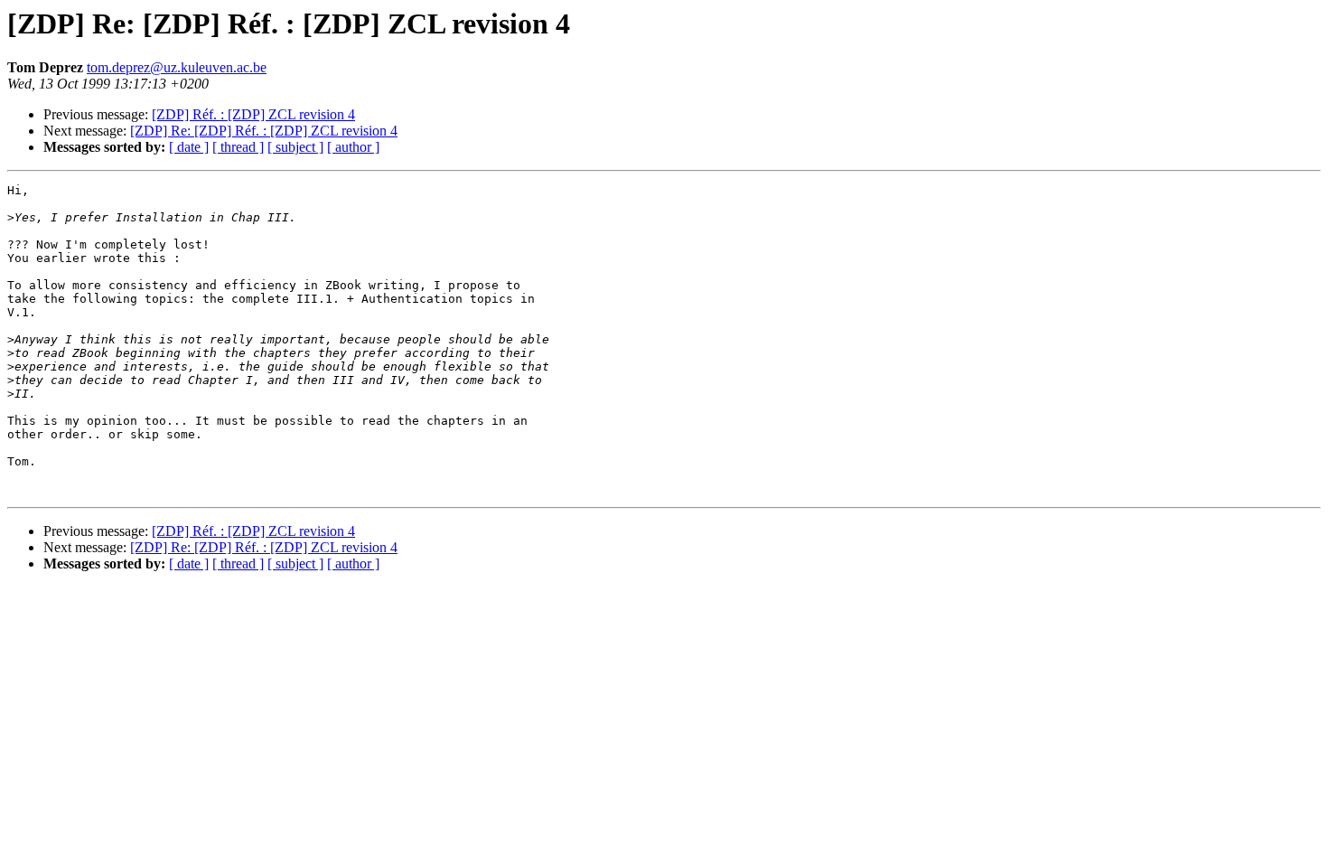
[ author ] (353, 147)
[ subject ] (295, 147)
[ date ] (189, 147)
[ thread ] (238, 147)
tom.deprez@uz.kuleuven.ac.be (177, 67)
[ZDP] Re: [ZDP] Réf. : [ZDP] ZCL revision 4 (263, 130)
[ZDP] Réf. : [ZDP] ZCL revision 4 (253, 114)
